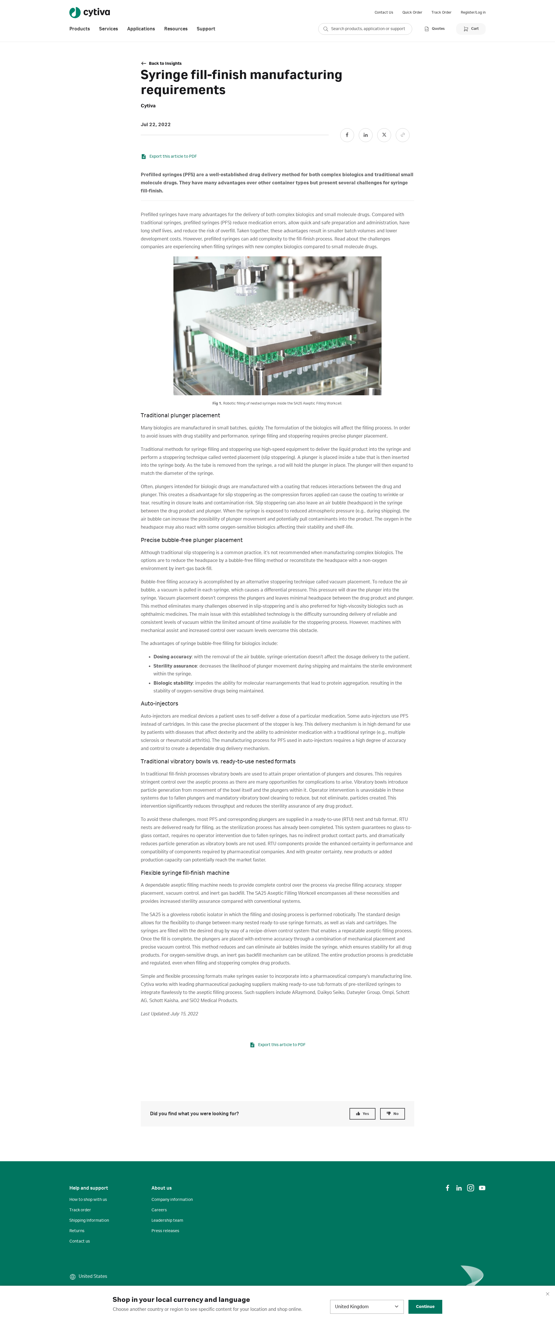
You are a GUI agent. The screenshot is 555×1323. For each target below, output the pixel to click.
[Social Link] (347, 135)
